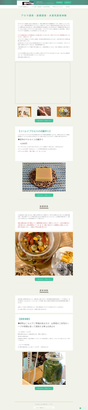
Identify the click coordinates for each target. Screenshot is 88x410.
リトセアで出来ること (23, 6)
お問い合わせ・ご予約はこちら (44, 120)
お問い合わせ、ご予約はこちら (44, 195)
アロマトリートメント (58, 6)
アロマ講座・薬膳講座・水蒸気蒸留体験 (40, 6)
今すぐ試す (59, 2)
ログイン (67, 2)
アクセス (68, 6)
